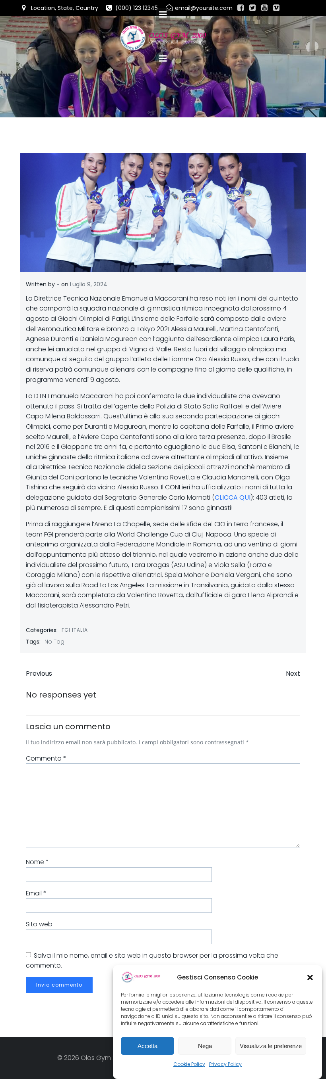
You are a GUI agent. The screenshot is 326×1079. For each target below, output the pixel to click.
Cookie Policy (189, 1064)
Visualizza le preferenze (271, 1046)
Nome (37, 861)
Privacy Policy (225, 1064)
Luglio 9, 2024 (88, 284)
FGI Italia (75, 630)
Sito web (39, 924)
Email (36, 893)
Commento (46, 758)
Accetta (147, 1046)
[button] (310, 977)
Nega (205, 1046)
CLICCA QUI (232, 497)
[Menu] (163, 58)
